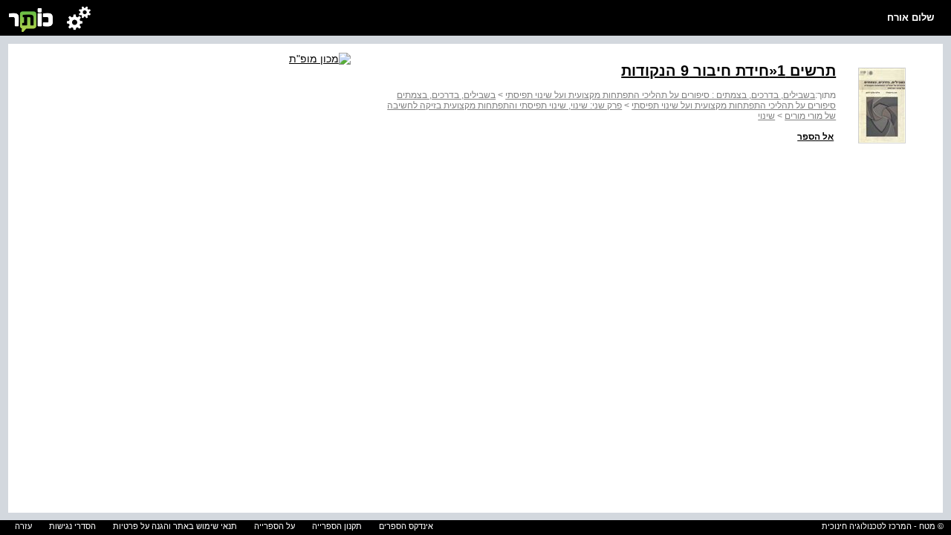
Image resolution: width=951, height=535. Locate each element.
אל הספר (815, 137)
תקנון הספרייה (337, 526)
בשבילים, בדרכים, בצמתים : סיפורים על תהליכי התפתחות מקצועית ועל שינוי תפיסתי (660, 95)
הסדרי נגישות (72, 526)
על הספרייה (274, 526)
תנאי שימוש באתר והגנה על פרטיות (175, 526)
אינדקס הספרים (406, 526)
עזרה (23, 526)
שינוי (766, 116)
